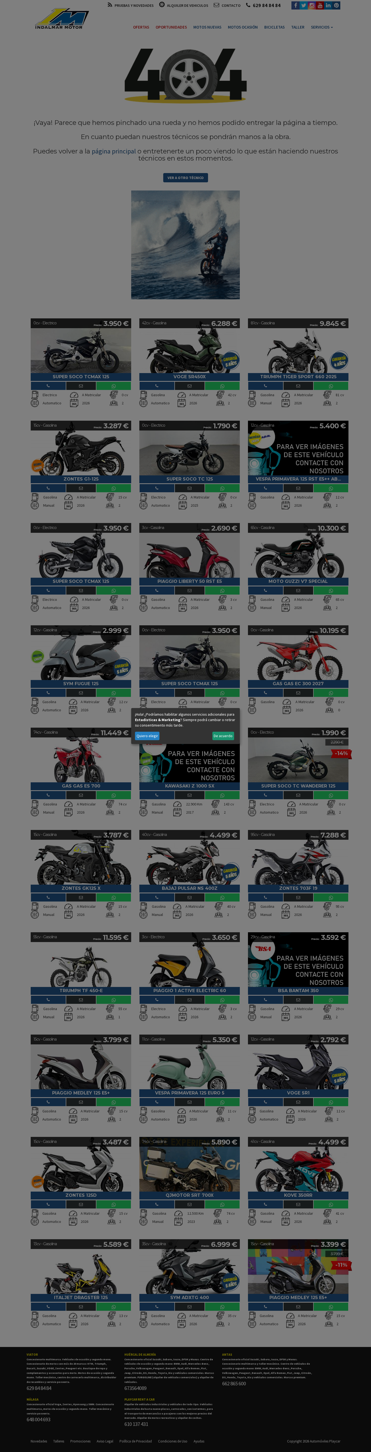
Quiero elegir (147, 735)
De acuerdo (223, 735)
